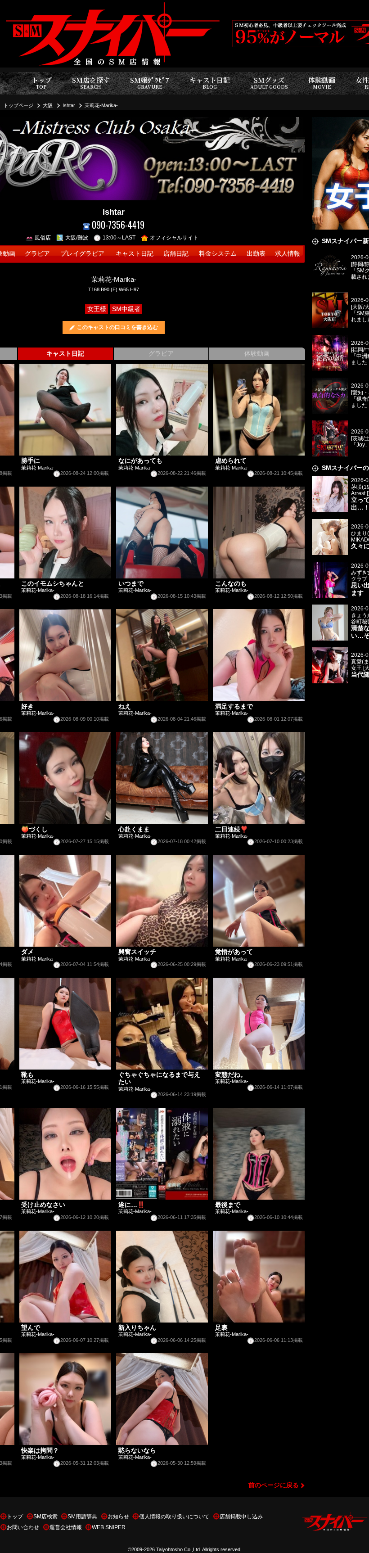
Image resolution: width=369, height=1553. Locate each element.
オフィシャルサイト (174, 238)
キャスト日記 (209, 82)
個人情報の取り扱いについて (174, 1516)
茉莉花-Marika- (101, 105)
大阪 (48, 105)
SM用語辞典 (82, 1516)
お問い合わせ (23, 1527)
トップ (42, 82)
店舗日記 (176, 253)
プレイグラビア (82, 253)
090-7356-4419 (118, 224)
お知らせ (118, 1516)
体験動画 (321, 82)
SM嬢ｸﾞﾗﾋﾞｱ (149, 82)
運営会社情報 (66, 1527)
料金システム (218, 253)
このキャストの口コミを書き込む (117, 327)
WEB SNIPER (109, 1527)
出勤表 (256, 253)
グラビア (37, 253)
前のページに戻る (273, 1485)
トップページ (18, 105)
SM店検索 (45, 1516)
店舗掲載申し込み (241, 1516)
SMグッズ (269, 82)
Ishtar (69, 105)
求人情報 (287, 253)
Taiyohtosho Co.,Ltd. (178, 1549)
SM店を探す (91, 82)
